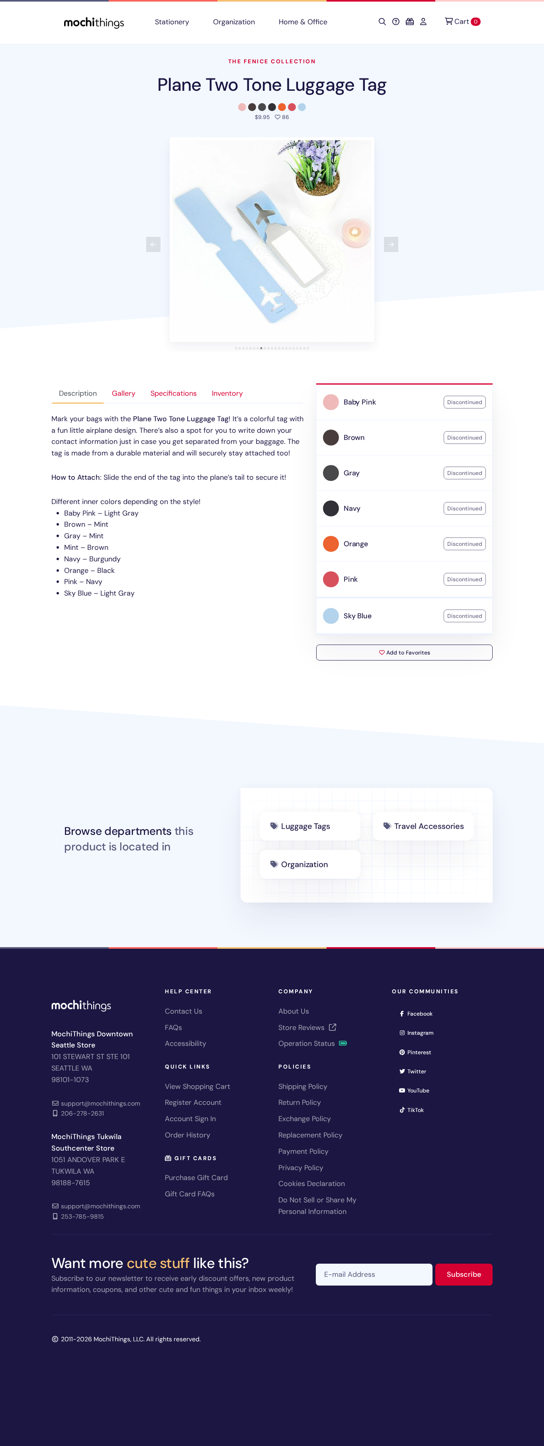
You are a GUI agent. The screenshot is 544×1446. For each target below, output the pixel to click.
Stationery (172, 22)
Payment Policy (303, 1151)
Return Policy (299, 1102)
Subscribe (470, 1274)
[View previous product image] (153, 244)
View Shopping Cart (197, 1086)
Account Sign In (190, 1119)
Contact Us (183, 1011)
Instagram (423, 1032)
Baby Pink (360, 402)
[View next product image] (391, 244)
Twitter (419, 1071)
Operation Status (307, 1043)
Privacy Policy (300, 1167)
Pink (351, 579)
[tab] (236, 348)
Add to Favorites (407, 652)
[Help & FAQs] (396, 22)
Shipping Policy (302, 1086)
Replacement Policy (310, 1135)
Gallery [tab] (123, 393)
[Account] (423, 22)
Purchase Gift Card (196, 1177)
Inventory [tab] (227, 393)
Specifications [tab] (174, 393)
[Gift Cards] (410, 22)
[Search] (382, 22)
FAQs (173, 1027)
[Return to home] (94, 22)
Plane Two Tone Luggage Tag (272, 84)
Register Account (193, 1102)
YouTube (421, 1090)
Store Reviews (302, 1027)
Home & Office (303, 22)
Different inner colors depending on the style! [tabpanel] (177, 506)
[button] (272, 239)
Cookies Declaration (311, 1183)
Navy (352, 508)
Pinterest (422, 1052)
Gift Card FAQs (190, 1194)
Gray (352, 473)
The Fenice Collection (272, 61)
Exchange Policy (304, 1119)
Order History (187, 1135)
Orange (356, 544)
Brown (354, 437)
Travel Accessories (429, 826)
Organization (234, 22)
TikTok (418, 1110)
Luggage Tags (305, 826)
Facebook (422, 1013)
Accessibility (185, 1043)
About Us (293, 1011)
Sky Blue (358, 616)
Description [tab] (78, 393)
